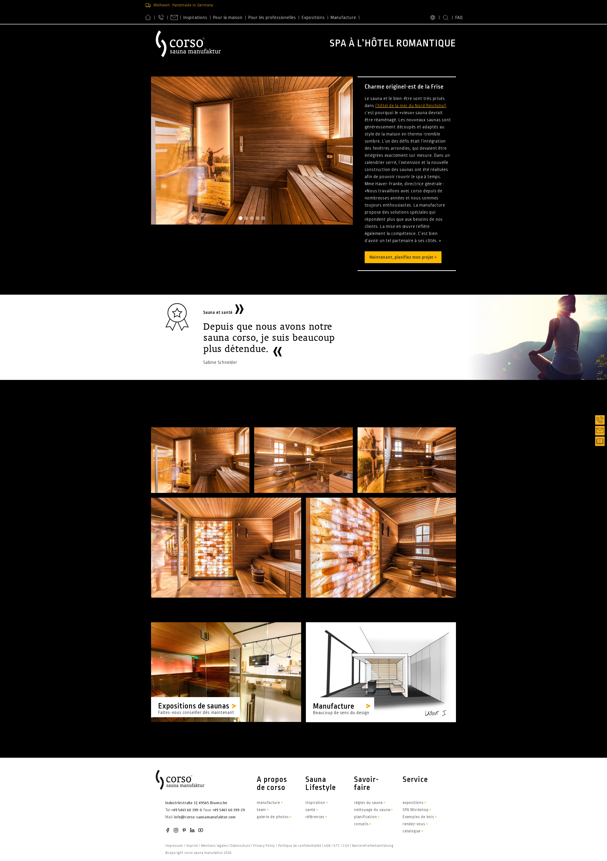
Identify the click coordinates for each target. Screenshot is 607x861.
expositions (413, 803)
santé (310, 810)
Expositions (313, 17)
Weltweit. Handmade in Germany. (183, 5)
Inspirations (195, 17)
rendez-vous (414, 824)
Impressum (174, 845)
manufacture (268, 803)
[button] (240, 218)
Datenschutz (240, 845)
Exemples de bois (418, 817)
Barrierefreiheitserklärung (373, 845)
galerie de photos (273, 817)
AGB (327, 845)
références (314, 817)
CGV (346, 845)
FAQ (459, 17)
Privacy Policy (264, 845)
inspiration (315, 803)
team (261, 810)
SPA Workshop (416, 810)
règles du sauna (368, 803)
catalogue (411, 831)
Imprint (192, 845)
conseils (361, 824)
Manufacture (343, 17)
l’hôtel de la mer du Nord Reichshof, (411, 105)
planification (365, 817)
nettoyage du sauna (372, 810)
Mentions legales (214, 845)
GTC (336, 845)
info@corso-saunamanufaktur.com (205, 817)
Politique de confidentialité (299, 845)
